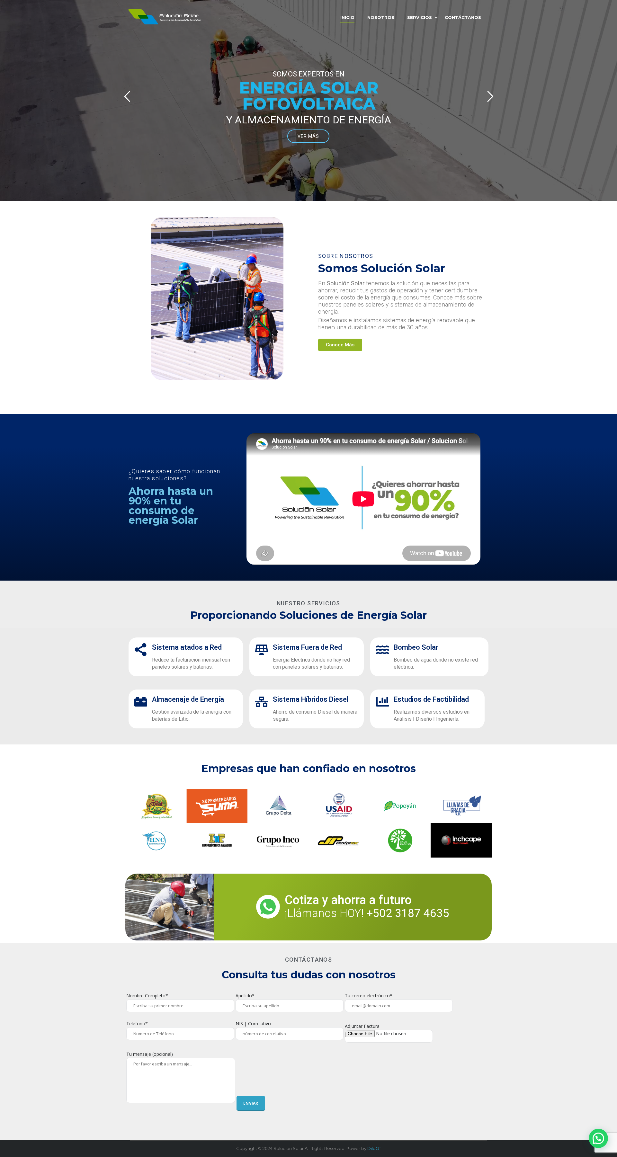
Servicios (419, 17)
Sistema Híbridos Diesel (310, 699)
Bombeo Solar (416, 647)
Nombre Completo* (147, 995)
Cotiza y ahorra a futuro (348, 900)
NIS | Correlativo (253, 1023)
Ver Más (308, 136)
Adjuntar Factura (362, 1026)
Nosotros (380, 17)
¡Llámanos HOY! (367, 913)
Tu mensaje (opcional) (149, 1054)
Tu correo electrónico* (368, 995)
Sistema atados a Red (187, 647)
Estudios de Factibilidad (431, 699)
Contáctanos (463, 17)
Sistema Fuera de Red (307, 647)
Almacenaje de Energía (188, 699)
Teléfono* (137, 1023)
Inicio (347, 17)
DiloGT (374, 1148)
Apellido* (245, 995)
